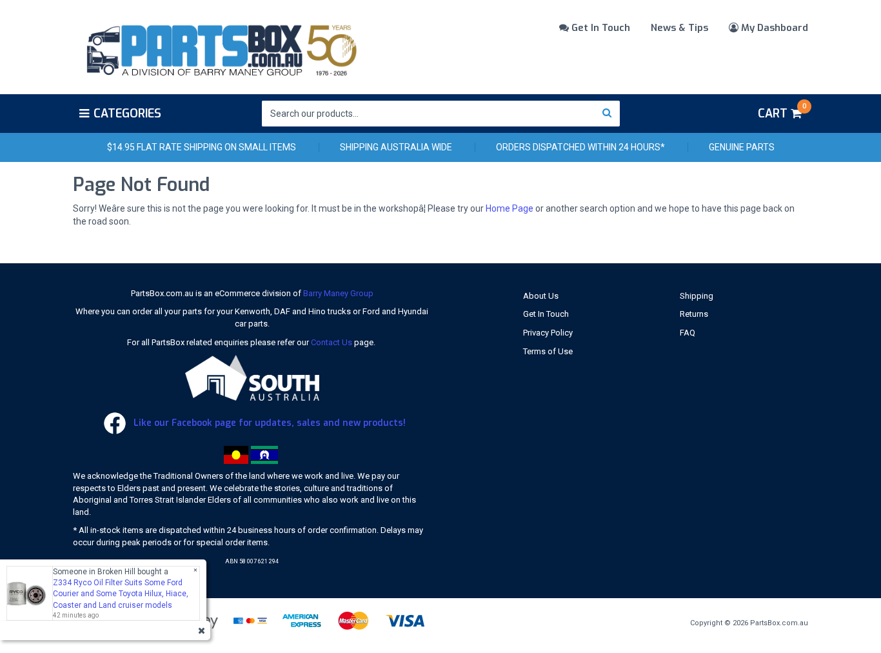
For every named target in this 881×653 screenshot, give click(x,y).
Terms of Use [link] (548, 351)
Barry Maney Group (338, 293)
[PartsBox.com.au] (220, 48)
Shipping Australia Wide (396, 147)
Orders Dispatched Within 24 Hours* (580, 147)
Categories (127, 113)
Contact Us (331, 342)
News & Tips (679, 27)
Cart (782, 111)
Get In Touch (599, 27)
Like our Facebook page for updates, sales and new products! (268, 423)
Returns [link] (694, 314)
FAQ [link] (687, 332)
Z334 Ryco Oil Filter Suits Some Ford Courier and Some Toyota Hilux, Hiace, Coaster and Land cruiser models (120, 593)
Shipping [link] (696, 296)
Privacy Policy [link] (548, 332)
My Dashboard (773, 27)
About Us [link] (541, 296)
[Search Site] (607, 113)
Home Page (509, 208)
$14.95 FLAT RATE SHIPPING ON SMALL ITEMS (201, 147)
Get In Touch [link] (546, 314)
